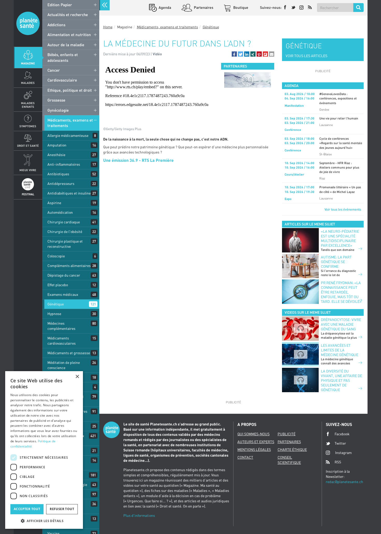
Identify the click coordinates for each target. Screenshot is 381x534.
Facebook (342, 434)
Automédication (60, 212)
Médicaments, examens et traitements (70, 123)
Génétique (55, 304)
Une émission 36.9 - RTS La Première (138, 160)
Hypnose (54, 313)
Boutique (240, 7)
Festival (28, 194)
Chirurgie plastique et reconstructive (65, 244)
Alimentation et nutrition (69, 34)
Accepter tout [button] (27, 509)
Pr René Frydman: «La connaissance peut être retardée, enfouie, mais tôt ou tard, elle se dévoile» (341, 292)
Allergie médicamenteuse (67, 135)
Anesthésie (56, 154)
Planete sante (28, 23)
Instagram (343, 452)
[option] (247, 80)
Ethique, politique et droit (69, 90)
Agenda (164, 7)
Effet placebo (57, 285)
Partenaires (203, 7)
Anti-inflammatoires (63, 164)
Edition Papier (59, 4)
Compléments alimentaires (69, 265)
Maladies (28, 82)
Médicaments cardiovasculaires (61, 340)
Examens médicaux (62, 294)
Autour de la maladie (65, 44)
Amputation (56, 145)
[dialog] (44, 450)
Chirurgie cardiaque (63, 222)
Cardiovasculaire (62, 80)
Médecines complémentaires (61, 326)
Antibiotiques (58, 174)
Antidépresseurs (60, 183)
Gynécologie (58, 110)
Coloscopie (56, 256)
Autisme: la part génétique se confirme (336, 262)
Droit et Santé (28, 145)
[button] (234, 54)
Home (107, 27)
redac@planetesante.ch (344, 481)
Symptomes (27, 126)
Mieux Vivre (27, 170)
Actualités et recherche (67, 14)
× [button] (77, 377)
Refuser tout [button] (62, 509)
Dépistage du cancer (63, 275)
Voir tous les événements (342, 209)
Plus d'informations (139, 515)
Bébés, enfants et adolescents (62, 57)
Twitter (340, 443)
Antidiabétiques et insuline (69, 193)
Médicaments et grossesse (68, 353)
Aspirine (54, 203)
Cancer (53, 70)
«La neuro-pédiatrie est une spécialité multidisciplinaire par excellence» (340, 238)
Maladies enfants (28, 104)
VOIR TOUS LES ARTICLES (306, 56)
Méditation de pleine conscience (63, 365)
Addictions (56, 24)
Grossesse (56, 100)
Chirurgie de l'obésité (64, 231)
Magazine (28, 63)
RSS (338, 462)
